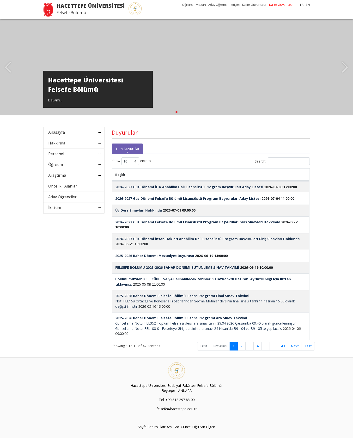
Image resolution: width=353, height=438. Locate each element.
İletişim (235, 4)
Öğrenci (187, 4)
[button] (176, 112)
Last (308, 346)
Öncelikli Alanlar (62, 186)
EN (308, 4)
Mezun (201, 4)
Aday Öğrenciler (62, 197)
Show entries (131, 161)
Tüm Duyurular (127, 148)
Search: (260, 161)
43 (283, 346)
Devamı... (55, 100)
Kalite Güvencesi (254, 4)
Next (295, 346)
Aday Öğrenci (217, 4)
